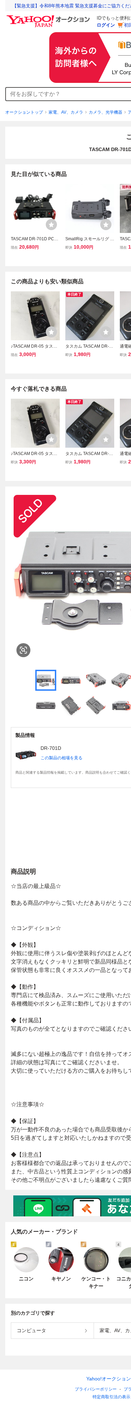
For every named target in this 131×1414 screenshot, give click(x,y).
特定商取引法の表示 (111, 1396)
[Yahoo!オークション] (49, 17)
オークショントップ (24, 112)
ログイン (106, 25)
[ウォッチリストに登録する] (51, 224)
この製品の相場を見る (61, 757)
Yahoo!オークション (108, 1378)
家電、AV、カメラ (66, 112)
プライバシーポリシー (96, 1389)
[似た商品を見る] (23, 650)
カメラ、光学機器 (105, 112)
